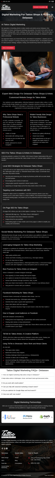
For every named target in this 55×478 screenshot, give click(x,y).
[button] (52, 7)
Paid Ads (4, 463)
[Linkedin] (53, 1)
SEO (2, 460)
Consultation (18, 463)
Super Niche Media (49, 475)
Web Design (4, 457)
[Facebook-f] (49, 1)
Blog (16, 460)
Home (16, 457)
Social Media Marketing (5, 466)
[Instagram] (51, 1)
